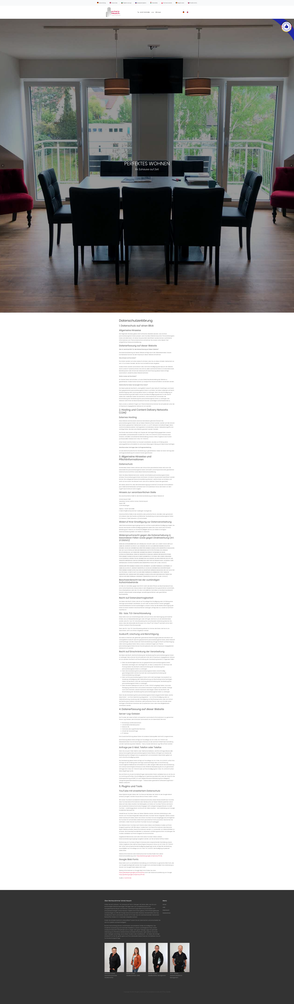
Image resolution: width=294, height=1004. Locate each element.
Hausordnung (102, 3)
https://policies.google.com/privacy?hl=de (149, 856)
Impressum (166, 910)
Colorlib (168, 992)
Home (164, 904)
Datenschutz (167, 913)
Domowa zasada (167, 3)
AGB (164, 907)
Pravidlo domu (193, 3)
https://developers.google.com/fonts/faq (131, 872)
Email (159, 12)
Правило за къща (127, 3)
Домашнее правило (141, 3)
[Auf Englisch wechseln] (187, 12)
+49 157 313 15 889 (144, 12)
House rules (114, 3)
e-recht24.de (127, 878)
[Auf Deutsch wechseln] (184, 12)
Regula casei (181, 3)
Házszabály (154, 3)
